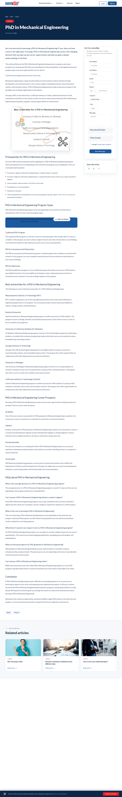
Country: (92, 95)
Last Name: (93, 70)
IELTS (66, 194)
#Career (16, 612)
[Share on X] (99, 168)
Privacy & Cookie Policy (60, 794)
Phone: (91, 87)
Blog (6, 16)
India (11, 16)
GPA (32, 183)
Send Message (100, 151)
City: (91, 104)
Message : (92, 113)
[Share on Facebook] (89, 168)
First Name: (93, 61)
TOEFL (60, 194)
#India (8, 612)
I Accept (101, 144)
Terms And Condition (104, 144)
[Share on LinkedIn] (94, 168)
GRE (8, 194)
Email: (91, 78)
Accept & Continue (111, 794)
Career (17, 16)
